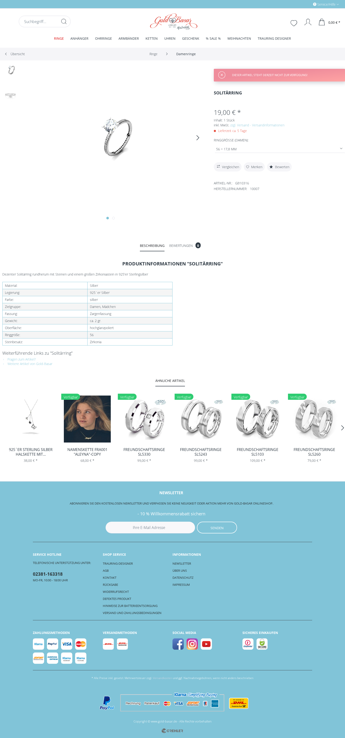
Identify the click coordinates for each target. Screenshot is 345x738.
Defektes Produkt (117, 599)
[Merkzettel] (294, 22)
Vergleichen (230, 167)
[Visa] (67, 644)
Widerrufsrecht (116, 592)
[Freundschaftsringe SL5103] (257, 419)
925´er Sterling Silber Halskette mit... (31, 452)
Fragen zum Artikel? (21, 359)
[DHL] (109, 644)
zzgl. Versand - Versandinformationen (257, 125)
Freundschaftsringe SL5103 (257, 452)
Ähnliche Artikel (170, 380)
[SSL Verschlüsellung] (262, 644)
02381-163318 (48, 574)
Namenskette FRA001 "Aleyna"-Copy (87, 452)
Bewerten (281, 167)
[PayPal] (53, 644)
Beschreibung (152, 245)
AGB (106, 570)
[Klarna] (39, 644)
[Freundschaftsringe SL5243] (201, 419)
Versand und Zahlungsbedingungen (132, 613)
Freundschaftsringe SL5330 (144, 452)
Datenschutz (182, 577)
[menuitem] (306, 4)
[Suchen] (64, 21)
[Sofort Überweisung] (39, 658)
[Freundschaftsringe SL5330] (144, 419)
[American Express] (53, 658)
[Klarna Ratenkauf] (67, 658)
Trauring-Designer (118, 563)
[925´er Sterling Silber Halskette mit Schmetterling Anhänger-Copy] (30, 419)
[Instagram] (192, 644)
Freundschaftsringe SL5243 (201, 452)
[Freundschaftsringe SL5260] (314, 419)
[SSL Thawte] (248, 644)
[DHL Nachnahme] (123, 644)
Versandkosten (162, 678)
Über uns (179, 570)
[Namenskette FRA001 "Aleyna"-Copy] (87, 419)
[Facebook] (178, 644)
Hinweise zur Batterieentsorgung (130, 606)
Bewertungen (184, 245)
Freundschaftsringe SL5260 (314, 452)
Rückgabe (110, 585)
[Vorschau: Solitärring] (10, 72)
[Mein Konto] (306, 22)
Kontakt (109, 577)
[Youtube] (206, 644)
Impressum (181, 585)
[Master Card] (81, 644)
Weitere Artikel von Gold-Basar (29, 363)
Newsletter (181, 563)
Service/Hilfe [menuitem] (326, 4)
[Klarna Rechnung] (81, 658)
